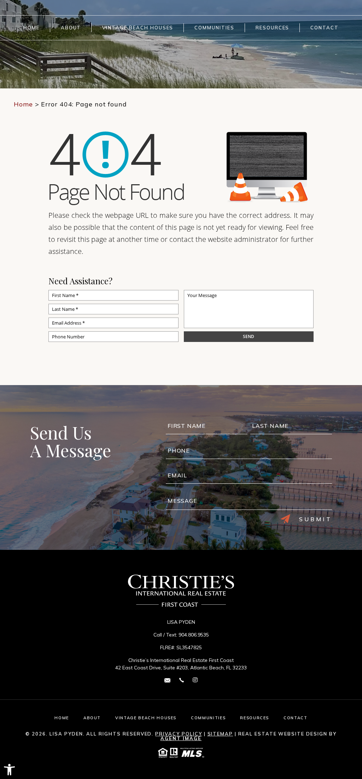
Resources (273, 27)
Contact (324, 27)
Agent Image (181, 738)
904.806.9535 (194, 635)
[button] (9, 769)
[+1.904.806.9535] (181, 680)
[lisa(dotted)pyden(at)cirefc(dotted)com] (167, 680)
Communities (214, 27)
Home (31, 27)
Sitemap (220, 734)
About (71, 27)
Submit (315, 519)
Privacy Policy (178, 734)
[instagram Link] (195, 680)
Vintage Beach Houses (137, 27)
